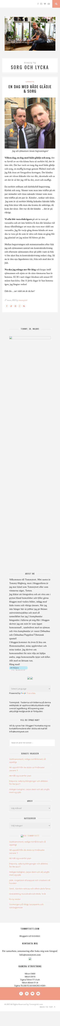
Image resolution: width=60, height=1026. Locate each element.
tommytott (23, 300)
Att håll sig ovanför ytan (20, 775)
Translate (31, 693)
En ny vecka (14, 899)
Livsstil (30, 81)
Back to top (46, 1007)
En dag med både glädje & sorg (30, 89)
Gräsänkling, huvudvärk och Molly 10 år (27, 893)
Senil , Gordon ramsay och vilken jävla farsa (29, 888)
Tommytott (33, 835)
